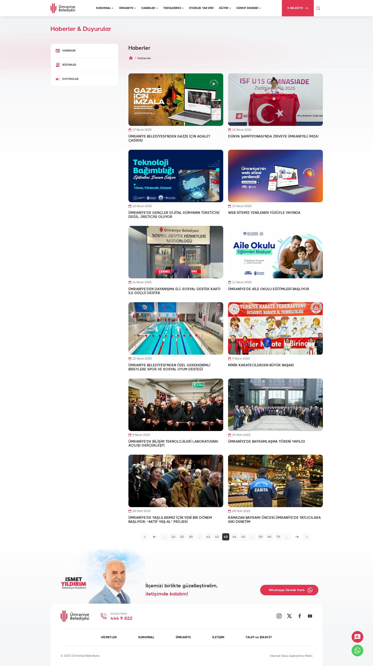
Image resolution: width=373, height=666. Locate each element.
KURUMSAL (146, 637)
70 (278, 536)
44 (234, 536)
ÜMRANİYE (183, 637)
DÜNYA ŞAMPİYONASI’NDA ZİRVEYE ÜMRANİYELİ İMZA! (273, 136)
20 (182, 536)
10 (173, 536)
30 (191, 536)
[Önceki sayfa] (154, 537)
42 (217, 536)
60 (269, 536)
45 (243, 536)
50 (261, 536)
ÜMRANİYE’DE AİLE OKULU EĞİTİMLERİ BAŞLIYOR (268, 289)
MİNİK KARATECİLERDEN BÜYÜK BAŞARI (261, 365)
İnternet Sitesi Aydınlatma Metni (291, 656)
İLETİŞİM (218, 637)
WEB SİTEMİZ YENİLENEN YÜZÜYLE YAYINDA (264, 213)
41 (208, 536)
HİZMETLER (109, 637)
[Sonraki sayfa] (297, 537)
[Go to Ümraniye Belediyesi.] (130, 58)
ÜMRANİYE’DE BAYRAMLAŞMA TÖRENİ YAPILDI (266, 441)
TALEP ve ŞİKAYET (259, 637)
